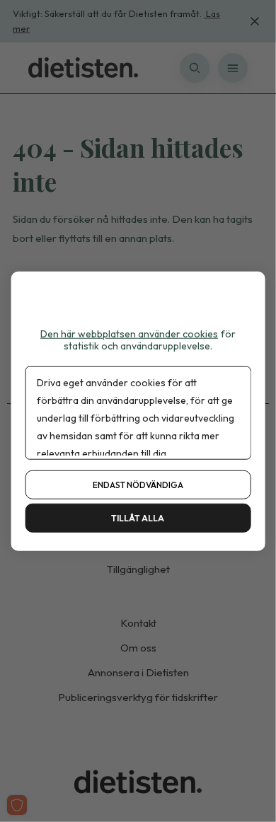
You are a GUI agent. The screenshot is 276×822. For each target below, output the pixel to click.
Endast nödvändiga (138, 484)
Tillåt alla (137, 517)
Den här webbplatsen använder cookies (129, 334)
